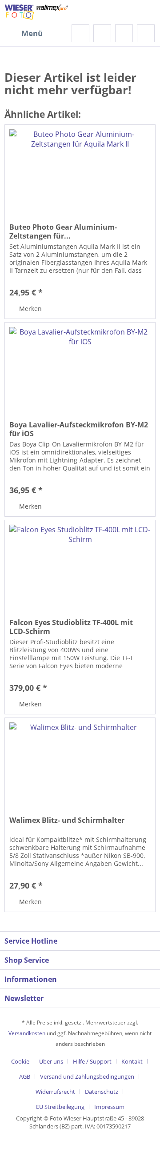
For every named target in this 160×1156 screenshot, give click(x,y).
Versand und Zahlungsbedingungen (87, 1076)
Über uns (51, 1061)
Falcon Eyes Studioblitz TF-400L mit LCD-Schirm (71, 627)
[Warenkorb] (146, 33)
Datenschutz (101, 1092)
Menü (32, 33)
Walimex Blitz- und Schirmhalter (66, 820)
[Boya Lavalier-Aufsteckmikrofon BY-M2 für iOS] (80, 367)
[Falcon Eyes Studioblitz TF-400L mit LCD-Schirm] (80, 565)
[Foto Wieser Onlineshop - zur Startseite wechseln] (36, 12)
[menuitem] (23, 33)
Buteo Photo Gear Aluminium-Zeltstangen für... (63, 231)
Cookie (20, 1061)
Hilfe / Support (92, 1061)
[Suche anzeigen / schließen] (80, 33)
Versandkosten (26, 1033)
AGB (24, 1076)
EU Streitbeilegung (60, 1107)
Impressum (109, 1107)
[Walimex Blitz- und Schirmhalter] (80, 762)
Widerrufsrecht (55, 1092)
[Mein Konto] (124, 33)
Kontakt (132, 1061)
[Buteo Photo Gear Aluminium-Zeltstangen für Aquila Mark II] (80, 169)
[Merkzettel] (102, 33)
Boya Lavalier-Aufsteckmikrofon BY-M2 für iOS (78, 429)
